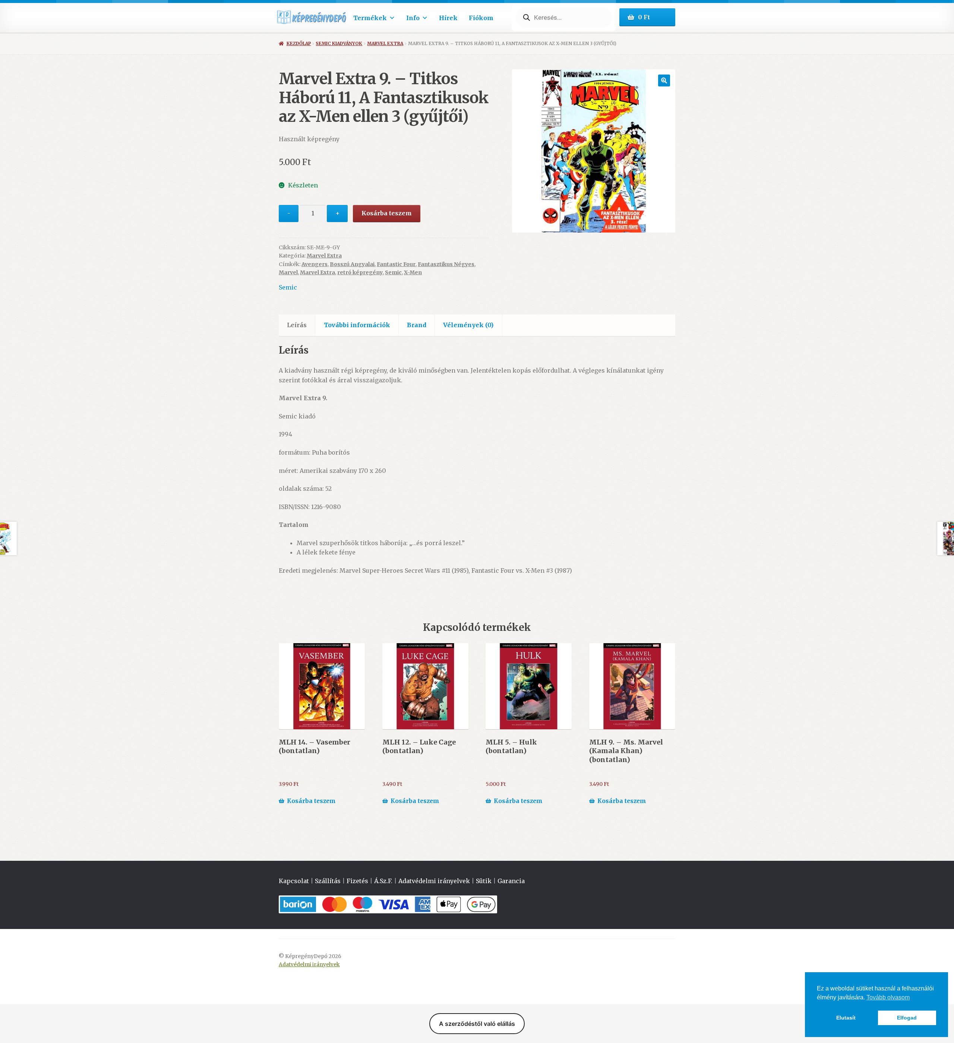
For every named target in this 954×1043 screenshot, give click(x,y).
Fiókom (481, 18)
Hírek (448, 18)
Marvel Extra (385, 43)
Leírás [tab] (297, 325)
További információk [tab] (357, 325)
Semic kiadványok (339, 43)
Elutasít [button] (846, 1018)
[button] (664, 80)
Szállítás (328, 881)
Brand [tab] (416, 325)
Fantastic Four (396, 264)
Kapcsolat (294, 881)
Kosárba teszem (386, 213)
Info (413, 18)
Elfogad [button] (907, 1018)
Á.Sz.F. (383, 881)
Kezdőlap (299, 43)
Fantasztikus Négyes (446, 264)
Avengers (314, 264)
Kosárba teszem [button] (311, 801)
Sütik (484, 881)
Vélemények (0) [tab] (468, 325)
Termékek (370, 18)
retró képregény (360, 272)
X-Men (413, 272)
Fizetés (357, 881)
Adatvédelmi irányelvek (434, 881)
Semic (393, 272)
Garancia (511, 881)
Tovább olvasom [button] (888, 997)
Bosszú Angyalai (352, 264)
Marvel (288, 272)
